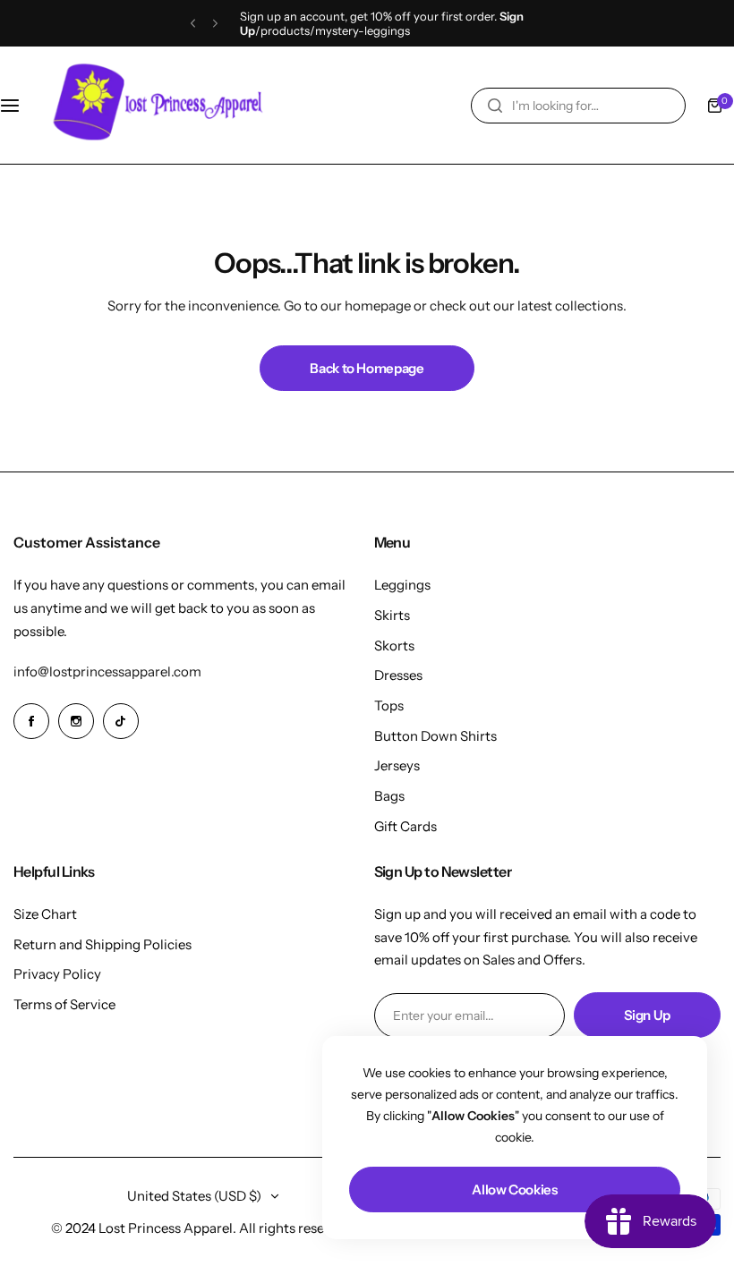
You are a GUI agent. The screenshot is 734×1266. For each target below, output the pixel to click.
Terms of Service (64, 1004)
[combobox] (578, 105)
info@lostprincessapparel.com (107, 671)
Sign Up (647, 1015)
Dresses (398, 675)
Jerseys (397, 765)
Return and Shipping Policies (102, 944)
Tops (389, 705)
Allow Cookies (514, 1189)
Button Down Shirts (435, 735)
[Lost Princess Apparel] (160, 105)
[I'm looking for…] (495, 105)
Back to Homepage (366, 368)
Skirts (392, 615)
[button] (193, 23)
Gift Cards (405, 826)
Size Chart (45, 913)
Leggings (402, 584)
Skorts (394, 645)
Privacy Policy (57, 973)
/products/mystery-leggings (332, 30)
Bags (389, 795)
